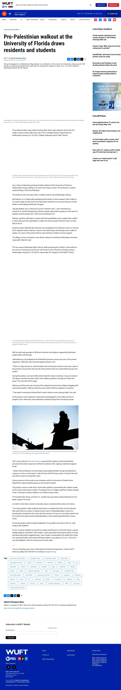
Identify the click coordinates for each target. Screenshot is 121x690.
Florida (29, 562)
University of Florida (16, 562)
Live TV (102, 5)
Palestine (63, 567)
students (44, 567)
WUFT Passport (32, 19)
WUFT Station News (48, 659)
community (33, 567)
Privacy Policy (96, 650)
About (44, 650)
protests (60, 562)
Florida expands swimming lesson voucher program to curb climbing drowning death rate (104, 37)
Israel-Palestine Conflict (17, 588)
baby (53, 567)
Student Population (34, 571)
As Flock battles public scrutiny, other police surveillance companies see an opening (106, 141)
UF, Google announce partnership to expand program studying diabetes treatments (105, 74)
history (23, 567)
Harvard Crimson (34, 461)
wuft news (13, 567)
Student (72, 567)
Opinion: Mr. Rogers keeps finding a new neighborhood (106, 132)
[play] (4, 14)
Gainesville (64, 558)
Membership (71, 650)
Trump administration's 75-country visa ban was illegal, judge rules (106, 123)
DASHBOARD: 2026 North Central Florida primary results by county (107, 56)
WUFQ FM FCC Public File (99, 662)
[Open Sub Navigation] (7, 19)
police (21, 571)
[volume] (10, 14)
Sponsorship (71, 655)
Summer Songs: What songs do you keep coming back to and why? (106, 47)
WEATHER (13, 19)
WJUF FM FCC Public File (99, 661)
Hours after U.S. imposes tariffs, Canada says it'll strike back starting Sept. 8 (106, 151)
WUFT (46, 571)
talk (51, 490)
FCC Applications (97, 665)
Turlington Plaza (35, 558)
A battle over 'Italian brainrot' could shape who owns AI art (105, 159)
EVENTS (63, 19)
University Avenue (50, 558)
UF (77, 562)
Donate (114, 5)
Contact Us (45, 655)
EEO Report (95, 664)
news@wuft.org (50, 552)
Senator (12, 571)
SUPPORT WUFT (84, 19)
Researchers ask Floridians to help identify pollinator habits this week (105, 64)
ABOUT (72, 19)
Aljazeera (64, 538)
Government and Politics (11, 30)
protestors (39, 562)
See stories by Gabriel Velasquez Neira (19, 608)
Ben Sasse (56, 571)
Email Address (10, 630)
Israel (69, 562)
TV (21, 19)
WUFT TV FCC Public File (99, 659)
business (50, 562)
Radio (42, 19)
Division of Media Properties (21, 685)
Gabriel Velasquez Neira (18, 58)
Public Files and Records (99, 654)
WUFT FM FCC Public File (99, 658)
